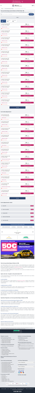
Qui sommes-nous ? (4, 376)
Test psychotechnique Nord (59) (5, 363)
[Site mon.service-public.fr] (18, 383)
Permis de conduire (4, 347)
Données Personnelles (13, 388)
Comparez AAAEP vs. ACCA (6, 380)
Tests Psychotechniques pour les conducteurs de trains (26, 347)
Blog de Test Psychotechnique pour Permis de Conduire (9, 357)
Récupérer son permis (4, 336)
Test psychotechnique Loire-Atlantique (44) (8, 372)
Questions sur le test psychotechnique (24, 336)
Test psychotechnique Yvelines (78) (6, 368)
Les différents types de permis (6, 350)
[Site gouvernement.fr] (13, 383)
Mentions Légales (3, 388)
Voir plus (17, 107)
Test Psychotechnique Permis (6, 337)
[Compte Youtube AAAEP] (19, 391)
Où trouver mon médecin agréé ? (23, 340)
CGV (8, 388)
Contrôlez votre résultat (22, 374)
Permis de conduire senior (5, 352)
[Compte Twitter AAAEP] (17, 391)
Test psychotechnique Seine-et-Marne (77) (8, 364)
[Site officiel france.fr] (22, 383)
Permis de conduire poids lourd (6, 351)
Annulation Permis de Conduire (6, 341)
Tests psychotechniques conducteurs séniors (8, 353)
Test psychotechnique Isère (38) (6, 365)
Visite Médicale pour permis (22, 337)
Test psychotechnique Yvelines (9, 8)
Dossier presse (4, 375)
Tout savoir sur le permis (5, 349)
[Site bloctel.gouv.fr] (27, 383)
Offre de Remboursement (20, 388)
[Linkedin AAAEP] (21, 391)
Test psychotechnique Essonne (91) (7, 367)
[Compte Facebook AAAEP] (14, 391)
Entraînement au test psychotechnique (7, 344)
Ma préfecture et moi (22, 339)
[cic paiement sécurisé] (26, 372)
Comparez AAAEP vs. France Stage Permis (8, 381)
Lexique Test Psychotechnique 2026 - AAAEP (8, 339)
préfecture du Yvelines (18, 267)
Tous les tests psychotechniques (6, 360)
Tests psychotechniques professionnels (24, 342)
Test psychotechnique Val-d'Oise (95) (7, 362)
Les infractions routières (5, 354)
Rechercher (31, 14)
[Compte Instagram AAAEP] (16, 391)
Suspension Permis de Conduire (6, 340)
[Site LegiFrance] (8, 383)
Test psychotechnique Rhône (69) (6, 366)
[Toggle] (32, 5)
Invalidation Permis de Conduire (6, 342)
